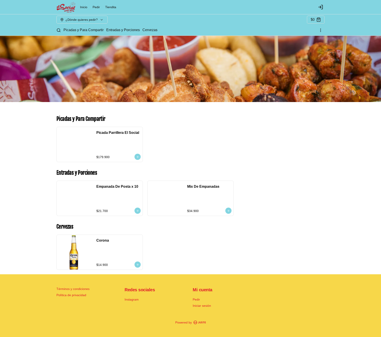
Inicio (83, 7)
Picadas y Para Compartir (84, 30)
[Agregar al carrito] (137, 157)
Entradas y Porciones (123, 30)
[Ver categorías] (321, 30)
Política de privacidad (71, 295)
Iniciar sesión (202, 305)
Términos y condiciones (73, 289)
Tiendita (110, 7)
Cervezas (149, 30)
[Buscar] (58, 30)
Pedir (96, 7)
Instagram (132, 299)
